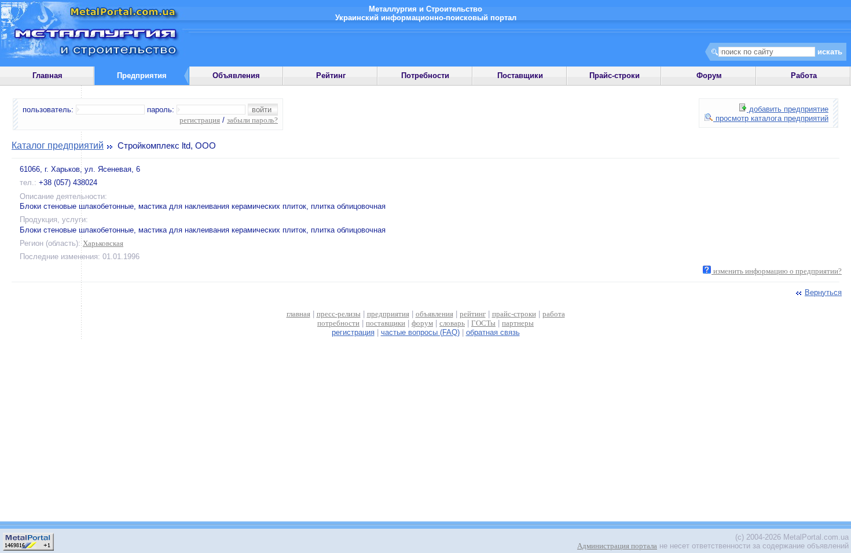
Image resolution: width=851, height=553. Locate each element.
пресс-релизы (339, 313)
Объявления (236, 75)
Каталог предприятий (58, 145)
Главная (47, 75)
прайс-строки (514, 313)
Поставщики (520, 75)
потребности (338, 323)
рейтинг (473, 313)
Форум (709, 75)
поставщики (385, 323)
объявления (434, 313)
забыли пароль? (252, 120)
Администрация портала (617, 545)
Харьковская (103, 243)
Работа (804, 75)
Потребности (425, 75)
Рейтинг (331, 75)
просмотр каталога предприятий (770, 118)
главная (298, 313)
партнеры (518, 323)
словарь (452, 323)
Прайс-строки (614, 75)
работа (553, 313)
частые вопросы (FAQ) (420, 332)
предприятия (388, 313)
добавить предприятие (787, 109)
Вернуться (823, 292)
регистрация (199, 120)
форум (422, 323)
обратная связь (493, 332)
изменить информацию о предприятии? (776, 271)
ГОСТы (483, 323)
